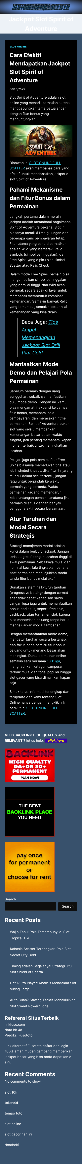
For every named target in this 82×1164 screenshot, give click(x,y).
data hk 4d (13, 1030)
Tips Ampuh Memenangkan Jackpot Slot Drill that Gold (41, 337)
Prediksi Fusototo (18, 1035)
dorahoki (12, 1145)
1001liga (53, 661)
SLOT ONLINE (18, 46)
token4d (11, 1103)
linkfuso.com (15, 1025)
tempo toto (13, 1113)
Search (10, 899)
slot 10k (11, 1092)
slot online (13, 1124)
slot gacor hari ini (18, 1134)
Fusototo (35, 1046)
